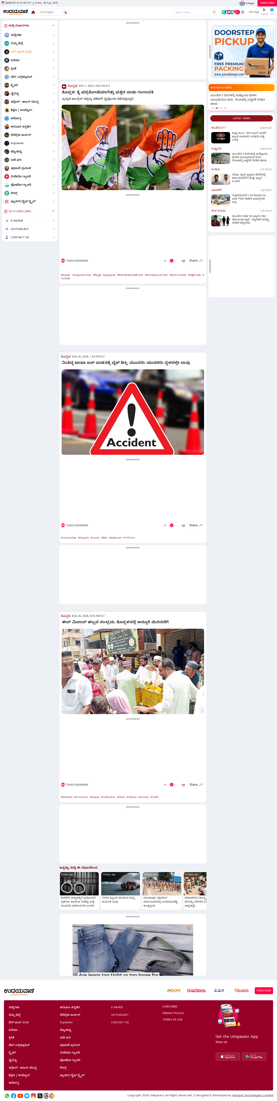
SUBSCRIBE (267, 3)
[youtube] (20, 1096)
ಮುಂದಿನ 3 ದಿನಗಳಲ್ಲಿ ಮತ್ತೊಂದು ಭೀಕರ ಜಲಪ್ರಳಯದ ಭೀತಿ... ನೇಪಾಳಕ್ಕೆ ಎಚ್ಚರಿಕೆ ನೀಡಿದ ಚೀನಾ (237, 100)
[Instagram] (33, 1096)
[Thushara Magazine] (219, 990)
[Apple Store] (228, 1056)
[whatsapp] (7, 1096)
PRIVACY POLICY (173, 1014)
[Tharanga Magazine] (173, 990)
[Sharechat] (52, 1096)
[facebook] (13, 1096)
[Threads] (46, 1096)
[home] (15, 12)
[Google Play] (254, 1056)
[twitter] (40, 1096)
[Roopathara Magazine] (196, 990)
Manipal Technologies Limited (252, 1096)
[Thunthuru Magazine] (241, 990)
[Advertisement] (133, 52)
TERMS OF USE (172, 1020)
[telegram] (27, 1096)
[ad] (243, 52)
